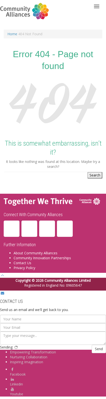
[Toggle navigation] (96, 6)
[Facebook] (29, 229)
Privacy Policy (24, 267)
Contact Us (22, 262)
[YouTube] (47, 229)
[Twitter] (65, 229)
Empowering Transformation (33, 352)
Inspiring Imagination (26, 362)
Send (99, 349)
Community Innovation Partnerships (42, 258)
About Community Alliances (35, 253)
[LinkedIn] (11, 229)
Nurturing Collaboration (28, 357)
